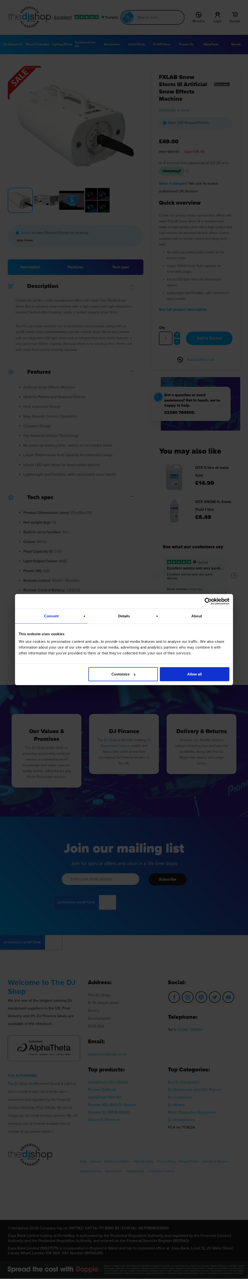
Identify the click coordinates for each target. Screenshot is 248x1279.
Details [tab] (124, 616)
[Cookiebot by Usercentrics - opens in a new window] (208, 601)
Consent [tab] (51, 616)
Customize (120, 674)
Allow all (194, 674)
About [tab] (196, 616)
